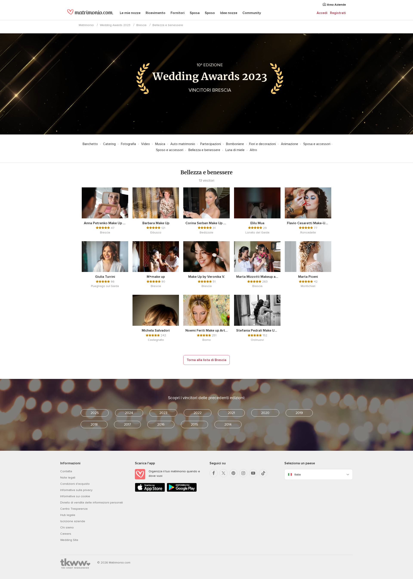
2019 (299, 413)
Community (251, 13)
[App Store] (150, 491)
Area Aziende (336, 4)
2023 (163, 413)
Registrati (338, 13)
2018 (94, 424)
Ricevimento (155, 13)
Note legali (67, 477)
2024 (129, 413)
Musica (160, 144)
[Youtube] (253, 473)
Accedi (322, 13)
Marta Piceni (308, 277)
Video (146, 144)
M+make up (156, 277)
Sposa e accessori (316, 144)
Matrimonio (86, 25)
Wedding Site (69, 540)
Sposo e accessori (170, 150)
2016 (161, 424)
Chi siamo (67, 527)
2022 (198, 413)
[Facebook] (214, 473)
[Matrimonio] (90, 13)
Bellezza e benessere (204, 150)
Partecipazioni (211, 144)
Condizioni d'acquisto (75, 484)
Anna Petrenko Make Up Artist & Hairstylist (105, 223)
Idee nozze (228, 13)
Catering (110, 144)
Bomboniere (235, 144)
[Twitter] (223, 473)
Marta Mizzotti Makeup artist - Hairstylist (257, 277)
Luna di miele (235, 150)
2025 (95, 413)
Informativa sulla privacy (76, 490)
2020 (265, 413)
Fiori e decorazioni (263, 144)
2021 (231, 413)
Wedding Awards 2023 (115, 25)
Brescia (141, 25)
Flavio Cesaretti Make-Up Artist (308, 223)
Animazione (290, 144)
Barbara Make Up (155, 223)
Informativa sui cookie (75, 496)
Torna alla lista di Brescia (206, 360)
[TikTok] (263, 473)
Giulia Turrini (105, 277)
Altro (253, 150)
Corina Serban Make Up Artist (206, 223)
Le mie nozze (130, 13)
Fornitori (178, 13)
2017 (127, 424)
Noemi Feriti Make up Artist (206, 330)
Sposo (210, 13)
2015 (194, 424)
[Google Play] (182, 491)
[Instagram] (243, 473)
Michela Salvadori (156, 330)
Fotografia (129, 144)
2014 (228, 424)
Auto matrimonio (183, 144)
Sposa (195, 13)
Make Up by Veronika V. (206, 277)
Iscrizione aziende (72, 521)
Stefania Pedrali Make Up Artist (257, 330)
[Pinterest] (233, 473)
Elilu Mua (257, 223)
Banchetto (91, 144)
